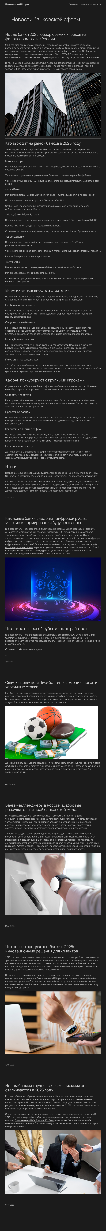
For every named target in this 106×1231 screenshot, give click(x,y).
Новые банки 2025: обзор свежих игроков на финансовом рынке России (45, 36)
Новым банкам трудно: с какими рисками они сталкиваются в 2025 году (46, 1087)
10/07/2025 (9, 1065)
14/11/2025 (9, 497)
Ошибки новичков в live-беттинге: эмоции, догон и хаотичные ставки (51, 684)
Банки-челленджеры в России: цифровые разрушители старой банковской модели (43, 807)
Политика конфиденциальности (85, 4)
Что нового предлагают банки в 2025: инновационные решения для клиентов (41, 948)
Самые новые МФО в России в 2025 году (35, 1120)
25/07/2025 (10, 926)
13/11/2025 (9, 661)
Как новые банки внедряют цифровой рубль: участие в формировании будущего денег (46, 520)
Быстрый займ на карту (27, 65)
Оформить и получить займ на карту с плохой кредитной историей (62, 981)
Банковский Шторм (17, 4)
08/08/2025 (10, 784)
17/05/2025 (9, 1205)
